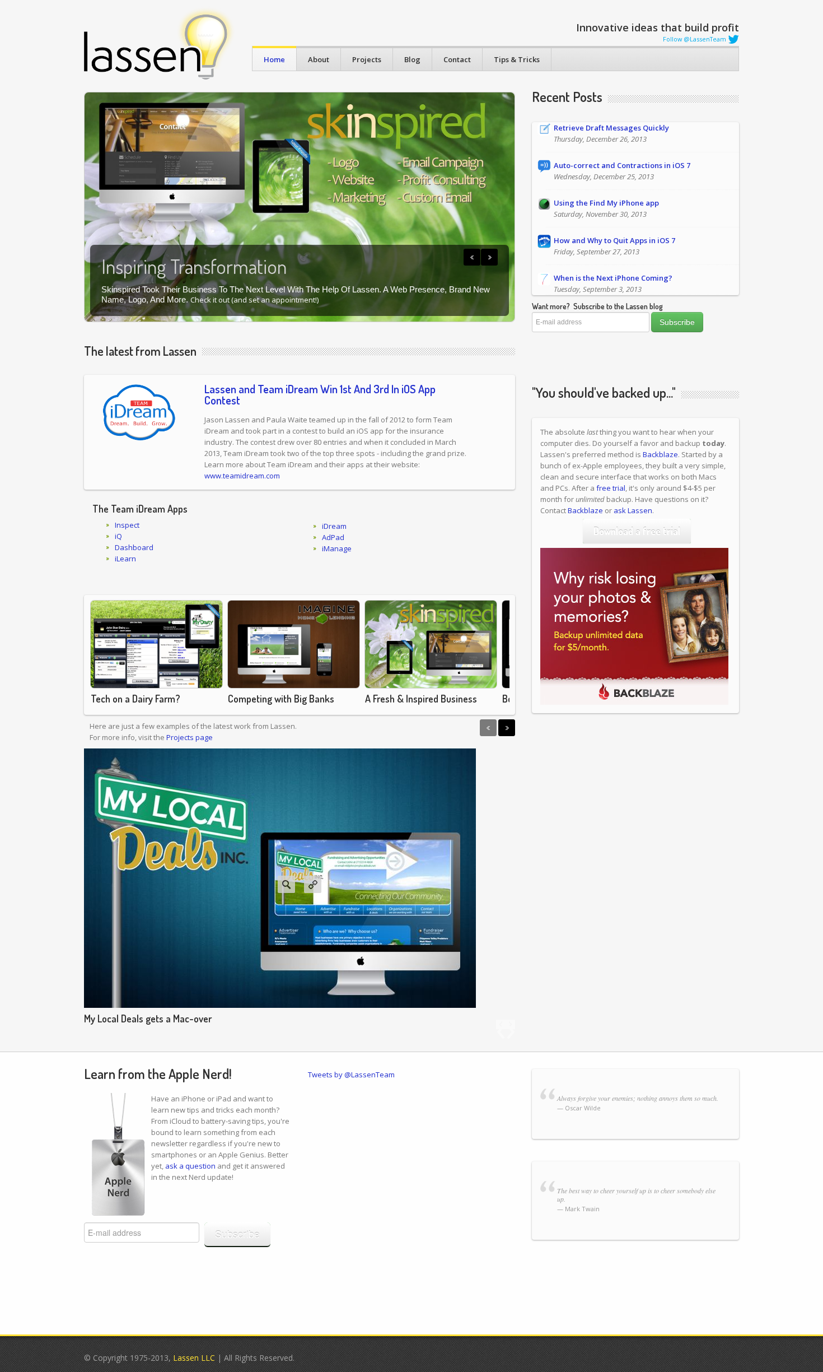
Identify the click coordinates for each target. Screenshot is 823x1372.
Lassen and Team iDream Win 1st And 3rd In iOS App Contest (320, 394)
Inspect (127, 525)
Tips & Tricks (517, 59)
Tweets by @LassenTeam (351, 1074)
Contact (457, 59)
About (318, 59)
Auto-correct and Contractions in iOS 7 (622, 165)
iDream (334, 526)
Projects (366, 59)
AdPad (333, 537)
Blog (412, 59)
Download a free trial (636, 531)
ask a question (190, 1166)
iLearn (125, 559)
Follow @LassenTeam (695, 39)
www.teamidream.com (242, 476)
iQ (118, 536)
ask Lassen (633, 510)
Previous (472, 257)
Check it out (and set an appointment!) (254, 300)
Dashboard (134, 547)
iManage (337, 548)
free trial (610, 488)
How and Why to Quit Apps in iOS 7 (614, 240)
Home (274, 59)
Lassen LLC (194, 1357)
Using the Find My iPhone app (606, 203)
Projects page (189, 737)
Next (489, 257)
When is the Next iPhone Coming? (613, 278)
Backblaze (660, 454)
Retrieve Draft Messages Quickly (611, 128)
